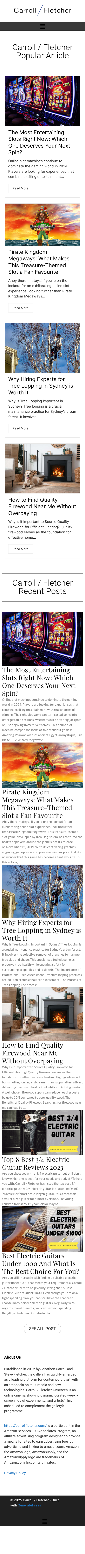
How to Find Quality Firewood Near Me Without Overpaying (42, 506)
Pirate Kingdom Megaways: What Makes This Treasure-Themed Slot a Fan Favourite (39, 262)
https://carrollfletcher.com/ (25, 1425)
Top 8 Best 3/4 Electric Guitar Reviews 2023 (36, 1163)
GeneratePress (29, 1505)
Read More (20, 188)
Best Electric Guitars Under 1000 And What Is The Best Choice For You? (40, 1263)
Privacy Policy (15, 1473)
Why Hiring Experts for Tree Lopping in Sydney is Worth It (40, 386)
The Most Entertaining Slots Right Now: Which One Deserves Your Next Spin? (39, 142)
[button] (42, 26)
